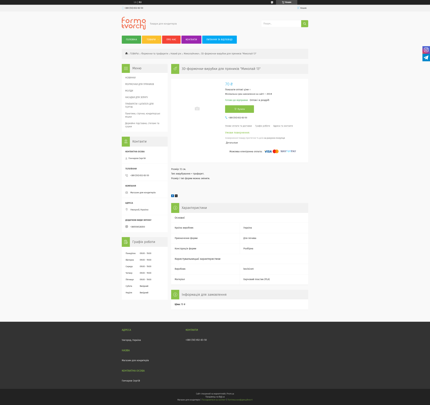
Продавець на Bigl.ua (215, 397)
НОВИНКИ (130, 78)
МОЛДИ (129, 91)
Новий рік (175, 54)
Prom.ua (230, 394)
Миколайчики (191, 54)
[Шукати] (304, 23)
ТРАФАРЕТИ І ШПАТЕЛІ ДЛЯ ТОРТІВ (139, 105)
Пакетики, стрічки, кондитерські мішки (142, 115)
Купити (241, 109)
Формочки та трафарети (154, 54)
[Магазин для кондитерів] (134, 29)
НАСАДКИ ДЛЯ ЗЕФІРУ (136, 97)
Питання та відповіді (219, 39)
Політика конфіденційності (240, 400)
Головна (131, 39)
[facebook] (172, 196)
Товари (151, 39)
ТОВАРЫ (134, 54)
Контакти (191, 39)
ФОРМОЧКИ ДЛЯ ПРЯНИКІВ (139, 84)
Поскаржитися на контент (213, 400)
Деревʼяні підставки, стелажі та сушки (142, 125)
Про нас (171, 39)
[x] (176, 196)
